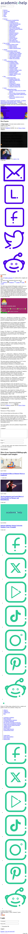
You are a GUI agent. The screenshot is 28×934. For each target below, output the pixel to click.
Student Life (12, 81)
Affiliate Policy (6, 727)
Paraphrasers (12, 31)
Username (3, 921)
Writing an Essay (13, 45)
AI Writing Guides (13, 62)
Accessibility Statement (8, 721)
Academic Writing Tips (14, 79)
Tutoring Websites (13, 38)
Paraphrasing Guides (14, 71)
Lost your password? (10, 931)
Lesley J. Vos (16, 159)
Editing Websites (13, 26)
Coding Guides (12, 66)
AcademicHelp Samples (11, 50)
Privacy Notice (22, 128)
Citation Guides (12, 65)
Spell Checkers (12, 35)
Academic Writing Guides (12, 44)
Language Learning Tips (14, 86)
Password (3, 923)
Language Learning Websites (15, 29)
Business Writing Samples (15, 54)
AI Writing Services (13, 22)
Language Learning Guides (15, 70)
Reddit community (9, 277)
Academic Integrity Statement (10, 720)
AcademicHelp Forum (11, 89)
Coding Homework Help (15, 24)
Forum (4, 16)
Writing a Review (13, 47)
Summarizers (12, 36)
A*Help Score (6, 712)
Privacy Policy (6, 738)
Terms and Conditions (8, 736)
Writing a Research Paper (15, 48)
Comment (3, 428)
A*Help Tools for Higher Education (11, 725)
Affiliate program (7, 726)
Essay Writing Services (8, 729)
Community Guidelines (8, 717)
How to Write (6, 11)
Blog (4, 15)
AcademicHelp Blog (11, 77)
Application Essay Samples (15, 53)
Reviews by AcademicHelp (12, 20)
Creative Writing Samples (15, 56)
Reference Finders (13, 34)
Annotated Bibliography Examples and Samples (11, 102)
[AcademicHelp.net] (14, 4)
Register (2, 931)
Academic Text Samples (14, 52)
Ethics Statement (7, 718)
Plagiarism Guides (13, 72)
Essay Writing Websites (14, 27)
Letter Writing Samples (14, 57)
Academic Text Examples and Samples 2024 (13, 101)
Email (2, 442)
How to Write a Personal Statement (17, 93)
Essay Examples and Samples (13, 100)
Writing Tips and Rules (14, 58)
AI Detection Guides (14, 63)
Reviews (5, 10)
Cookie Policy (6, 735)
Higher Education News (14, 80)
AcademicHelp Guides (11, 61)
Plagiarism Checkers (13, 33)
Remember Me (5, 926)
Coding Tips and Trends (14, 85)
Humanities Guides (13, 67)
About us (5, 710)
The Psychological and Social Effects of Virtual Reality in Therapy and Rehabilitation (12, 498)
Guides (5, 14)
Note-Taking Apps (13, 40)
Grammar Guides (13, 68)
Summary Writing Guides (15, 73)
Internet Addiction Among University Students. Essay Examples (11, 526)
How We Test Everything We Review (12, 722)
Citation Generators (13, 25)
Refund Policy (6, 739)
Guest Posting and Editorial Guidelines (12, 724)
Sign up (16, 404)
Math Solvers (12, 30)
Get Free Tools (4, 118)
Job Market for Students (14, 84)
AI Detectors (12, 21)
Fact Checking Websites (14, 42)
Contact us (8, 128)
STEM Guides (12, 75)
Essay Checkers (12, 39)
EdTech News (12, 82)
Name (2, 440)
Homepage (3, 100)
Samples (5, 12)
